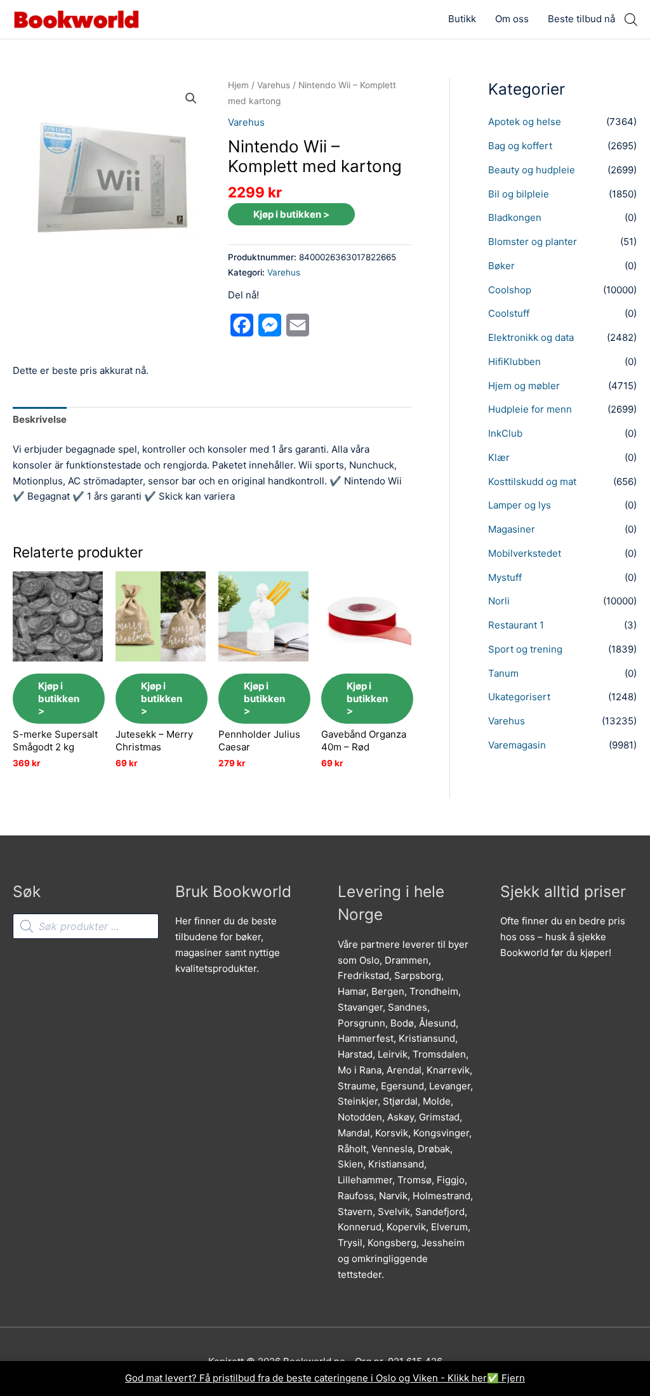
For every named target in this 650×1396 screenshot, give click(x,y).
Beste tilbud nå (581, 19)
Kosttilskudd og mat (532, 481)
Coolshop (509, 290)
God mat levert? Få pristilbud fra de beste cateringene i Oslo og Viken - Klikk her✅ (313, 1378)
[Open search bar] (631, 19)
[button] (191, 98)
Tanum (503, 673)
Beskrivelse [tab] (40, 419)
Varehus (273, 85)
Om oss (512, 19)
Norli (499, 601)
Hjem (238, 85)
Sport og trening (525, 649)
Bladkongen (514, 217)
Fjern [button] (513, 1378)
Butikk (462, 19)
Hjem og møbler (524, 386)
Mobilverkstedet (524, 553)
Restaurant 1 (516, 625)
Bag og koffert (520, 146)
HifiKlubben (514, 362)
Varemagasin (517, 745)
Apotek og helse (524, 122)
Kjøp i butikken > (291, 214)
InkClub (505, 433)
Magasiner (511, 529)
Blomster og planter (532, 242)
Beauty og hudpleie (531, 170)
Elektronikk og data (531, 337)
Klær (499, 457)
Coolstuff (508, 313)
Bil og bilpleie (518, 194)
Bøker (501, 266)
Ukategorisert (519, 697)
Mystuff (505, 577)
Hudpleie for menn (530, 409)
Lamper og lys (519, 505)
